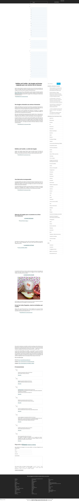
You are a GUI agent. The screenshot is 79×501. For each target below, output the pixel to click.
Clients (34, 39)
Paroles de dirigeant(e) (38, 9)
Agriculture (51, 118)
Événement (51, 176)
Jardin (51, 193)
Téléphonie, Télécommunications (55, 234)
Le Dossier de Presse (37, 23)
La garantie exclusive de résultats (39, 71)
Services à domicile (53, 225)
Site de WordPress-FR (53, 253)
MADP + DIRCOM (36, 18)
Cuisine (51, 149)
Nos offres (34, 6)
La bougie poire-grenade (29, 274)
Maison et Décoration (53, 205)
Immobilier (51, 186)
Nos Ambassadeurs (36, 47)
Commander (35, 4)
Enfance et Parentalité (53, 167)
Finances (51, 178)
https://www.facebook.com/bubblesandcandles (26, 361)
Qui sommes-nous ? (36, 52)
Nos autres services (36, 28)
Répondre (19, 375)
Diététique (51, 156)
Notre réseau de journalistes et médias (39, 63)
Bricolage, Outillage (53, 139)
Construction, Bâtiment (53, 147)
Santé (51, 221)
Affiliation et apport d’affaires (38, 65)
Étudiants (51, 174)
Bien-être (51, 132)
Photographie (52, 219)
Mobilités (51, 207)
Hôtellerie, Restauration (54, 184)
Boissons (51, 137)
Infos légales (35, 69)
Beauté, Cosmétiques (53, 130)
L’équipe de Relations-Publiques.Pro (39, 54)
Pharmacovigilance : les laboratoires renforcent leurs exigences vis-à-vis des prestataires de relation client (56, 89)
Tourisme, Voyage (52, 238)
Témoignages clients (36, 45)
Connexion (51, 247)
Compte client (62, 0)
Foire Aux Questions (36, 67)
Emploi (51, 165)
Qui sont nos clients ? (36, 41)
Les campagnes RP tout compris (38, 8)
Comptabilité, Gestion (53, 145)
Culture (51, 151)
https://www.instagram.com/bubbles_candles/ (26, 363)
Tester (34, 2)
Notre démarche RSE (36, 56)
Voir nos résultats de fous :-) (37, 43)
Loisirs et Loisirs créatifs (54, 201)
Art (50, 124)
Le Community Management (38, 30)
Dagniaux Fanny (20, 389)
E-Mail (16, 451)
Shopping (50, 487)
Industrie (51, 188)
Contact (34, 76)
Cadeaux (51, 141)
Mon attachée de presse (38, 16)
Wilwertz (24, 444)
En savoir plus (35, 50)
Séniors (51, 223)
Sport (50, 232)
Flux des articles (53, 249)
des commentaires (53, 251)
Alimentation (52, 120)
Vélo (50, 240)
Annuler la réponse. (32, 444)
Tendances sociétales (53, 236)
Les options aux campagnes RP (38, 21)
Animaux (51, 122)
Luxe (50, 203)
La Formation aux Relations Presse (39, 25)
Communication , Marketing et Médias (19, 488)
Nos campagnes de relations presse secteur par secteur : (38, 476)
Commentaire (17, 455)
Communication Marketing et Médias (56, 143)
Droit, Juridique (52, 158)
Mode (50, 209)
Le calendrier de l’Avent (29, 245)
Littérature (51, 199)
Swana (19, 381)
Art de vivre (51, 126)
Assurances (51, 128)
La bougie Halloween (28, 218)
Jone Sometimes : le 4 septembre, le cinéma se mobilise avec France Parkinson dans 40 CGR (55, 105)
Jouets (51, 197)
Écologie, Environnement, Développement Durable (54, 161)
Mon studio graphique (37, 34)
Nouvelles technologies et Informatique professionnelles (55, 217)
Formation (51, 180)
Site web (16, 453)
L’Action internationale (37, 14)
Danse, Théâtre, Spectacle (17, 492)
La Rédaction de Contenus (38, 32)
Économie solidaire (53, 163)
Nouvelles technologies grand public (56, 214)
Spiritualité (51, 230)
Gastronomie (52, 182)
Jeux (50, 195)
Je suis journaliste (36, 74)
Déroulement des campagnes (38, 58)
